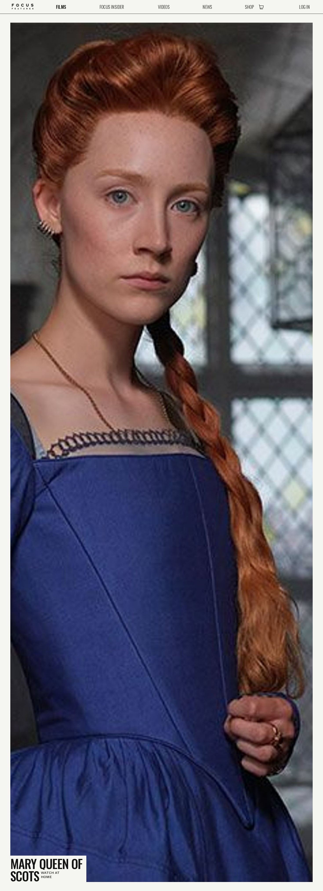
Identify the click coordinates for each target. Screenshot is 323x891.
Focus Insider (112, 7)
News (207, 7)
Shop (249, 7)
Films (61, 7)
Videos (164, 7)
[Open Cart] (261, 7)
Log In (304, 7)
